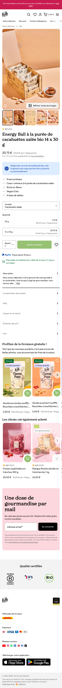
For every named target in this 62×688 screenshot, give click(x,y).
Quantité (8, 243)
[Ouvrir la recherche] (28, 14)
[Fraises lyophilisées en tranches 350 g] (17, 451)
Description (8, 273)
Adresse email (15, 526)
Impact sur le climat (11, 313)
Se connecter (48, 526)
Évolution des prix (11, 323)
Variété (8, 204)
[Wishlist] (35, 14)
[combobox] (30, 207)
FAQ (5, 303)
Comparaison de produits (14, 293)
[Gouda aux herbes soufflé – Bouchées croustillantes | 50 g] (17, 385)
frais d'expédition (37, 156)
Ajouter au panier (34, 244)
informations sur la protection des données (23, 542)
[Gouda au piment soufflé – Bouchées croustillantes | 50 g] (46, 385)
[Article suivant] (57, 117)
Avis (4, 333)
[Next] (61, 21)
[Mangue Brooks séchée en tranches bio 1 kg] (46, 451)
